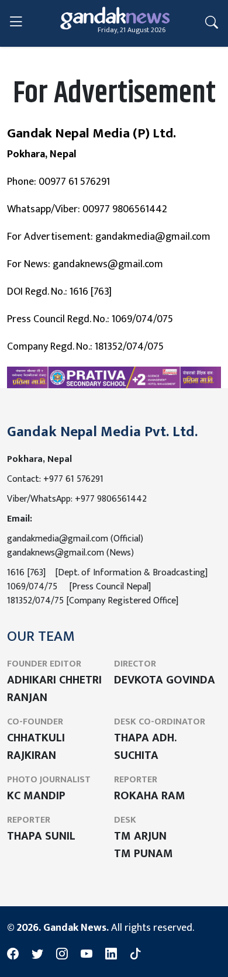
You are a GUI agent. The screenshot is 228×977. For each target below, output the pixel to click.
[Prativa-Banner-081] (114, 377)
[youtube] (86, 954)
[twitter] (37, 954)
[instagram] (62, 954)
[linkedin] (111, 954)
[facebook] (13, 954)
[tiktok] (135, 954)
